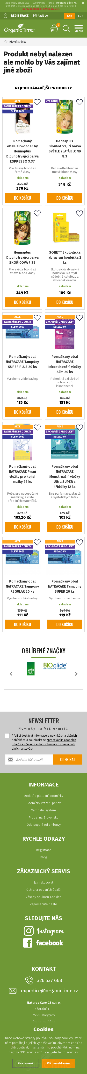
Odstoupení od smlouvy (44, 824)
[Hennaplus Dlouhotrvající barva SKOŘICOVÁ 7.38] (22, 228)
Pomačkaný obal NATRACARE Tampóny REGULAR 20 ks (22, 586)
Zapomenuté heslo (43, 904)
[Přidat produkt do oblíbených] (37, 102)
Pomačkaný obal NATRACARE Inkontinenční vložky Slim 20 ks (64, 364)
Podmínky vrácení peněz (44, 803)
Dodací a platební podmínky (43, 796)
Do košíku (22, 198)
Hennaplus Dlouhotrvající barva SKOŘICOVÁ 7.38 (22, 257)
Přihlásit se (40, 15)
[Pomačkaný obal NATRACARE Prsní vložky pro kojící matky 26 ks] (22, 442)
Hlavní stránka (17, 41)
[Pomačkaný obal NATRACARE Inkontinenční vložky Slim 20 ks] (64, 332)
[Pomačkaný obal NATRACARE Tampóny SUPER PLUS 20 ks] (22, 332)
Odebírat (67, 759)
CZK (69, 16)
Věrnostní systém (43, 810)
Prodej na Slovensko (43, 817)
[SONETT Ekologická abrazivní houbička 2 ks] (64, 228)
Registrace (43, 850)
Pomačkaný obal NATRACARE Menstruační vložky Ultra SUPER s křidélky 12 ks (64, 477)
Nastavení (25, 1063)
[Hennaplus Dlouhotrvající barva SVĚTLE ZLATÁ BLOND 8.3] (64, 116)
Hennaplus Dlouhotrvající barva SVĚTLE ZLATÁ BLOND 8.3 (65, 148)
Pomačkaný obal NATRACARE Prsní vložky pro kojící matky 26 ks (22, 474)
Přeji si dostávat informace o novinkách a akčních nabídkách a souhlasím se (44, 742)
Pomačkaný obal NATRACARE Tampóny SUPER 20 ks (64, 586)
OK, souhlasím (58, 1063)
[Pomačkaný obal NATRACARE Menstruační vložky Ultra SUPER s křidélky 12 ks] (64, 442)
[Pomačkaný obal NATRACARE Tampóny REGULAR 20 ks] (22, 556)
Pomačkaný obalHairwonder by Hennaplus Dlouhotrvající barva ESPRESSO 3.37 (22, 151)
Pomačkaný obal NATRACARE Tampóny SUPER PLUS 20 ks (22, 362)
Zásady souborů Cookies (43, 897)
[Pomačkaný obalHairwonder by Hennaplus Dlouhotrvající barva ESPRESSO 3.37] (22, 116)
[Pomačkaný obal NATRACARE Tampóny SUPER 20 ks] (64, 556)
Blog (43, 857)
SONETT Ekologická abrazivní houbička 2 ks (64, 257)
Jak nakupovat (43, 882)
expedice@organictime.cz (49, 991)
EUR (80, 16)
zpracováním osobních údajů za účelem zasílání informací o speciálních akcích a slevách (44, 744)
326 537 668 (49, 980)
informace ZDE (51, 9)
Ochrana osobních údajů (43, 889)
